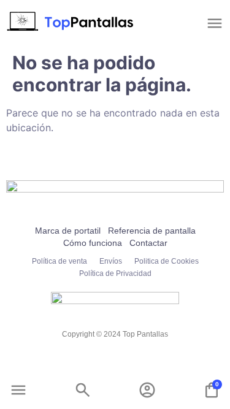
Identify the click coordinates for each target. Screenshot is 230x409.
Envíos (110, 261)
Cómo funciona (92, 243)
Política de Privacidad (115, 273)
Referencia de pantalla (152, 230)
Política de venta (59, 261)
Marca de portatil (68, 230)
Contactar (148, 243)
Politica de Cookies (166, 261)
